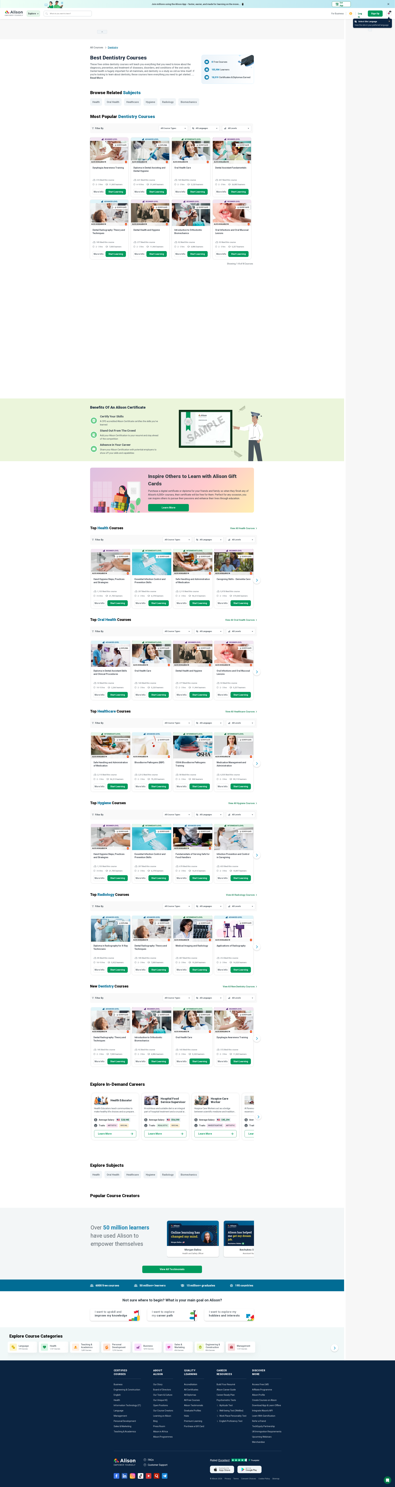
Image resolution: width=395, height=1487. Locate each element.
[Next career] (258, 1116)
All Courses (97, 47)
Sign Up (375, 13)
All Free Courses (192, 1400)
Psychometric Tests (226, 1400)
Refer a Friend (259, 1421)
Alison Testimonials (193, 1405)
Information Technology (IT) (127, 1405)
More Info (99, 192)
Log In (360, 13)
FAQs (151, 1459)
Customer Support (157, 1464)
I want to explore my (224, 1313)
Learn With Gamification (263, 1416)
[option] (110, 580)
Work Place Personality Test (232, 1416)
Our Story (157, 1384)
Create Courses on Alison (264, 1400)
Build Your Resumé (226, 1384)
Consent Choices (248, 1479)
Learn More (168, 507)
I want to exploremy (163, 1313)
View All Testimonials (172, 1269)
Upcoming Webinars (262, 1437)
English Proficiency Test (230, 1421)
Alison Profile (258, 1395)
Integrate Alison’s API (262, 1410)
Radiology (168, 102)
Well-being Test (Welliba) (231, 1410)
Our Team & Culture (162, 1395)
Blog (155, 1421)
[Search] (47, 13)
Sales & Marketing (122, 1426)
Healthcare (132, 102)
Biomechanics (189, 102)
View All (239, 986)
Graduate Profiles (192, 1410)
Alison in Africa (160, 1431)
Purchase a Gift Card (194, 1426)
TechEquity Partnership (263, 1426)
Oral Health (113, 102)
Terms (236, 1479)
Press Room (159, 1426)
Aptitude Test (226, 1405)
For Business (337, 13)
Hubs (186, 1416)
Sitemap (275, 1479)
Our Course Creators (163, 1410)
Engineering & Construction (127, 1389)
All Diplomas (190, 1395)
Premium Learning (193, 1421)
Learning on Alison (162, 1416)
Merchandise (258, 1442)
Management (120, 1416)
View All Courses (242, 528)
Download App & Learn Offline (266, 1405)
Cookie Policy (264, 1479)
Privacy (228, 1479)
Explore (32, 13)
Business (118, 1384)
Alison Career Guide (226, 1389)
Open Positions (160, 1405)
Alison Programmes (163, 1437)
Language (118, 1410)
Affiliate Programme (262, 1389)
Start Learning (115, 192)
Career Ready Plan (226, 1395)
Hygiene (150, 102)
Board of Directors (162, 1389)
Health (96, 102)
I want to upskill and (111, 1313)
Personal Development (125, 1421)
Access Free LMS (260, 1384)
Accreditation (190, 1384)
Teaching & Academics (125, 1431)
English (117, 1395)
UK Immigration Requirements (266, 1431)
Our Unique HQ (160, 1400)
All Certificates (191, 1389)
